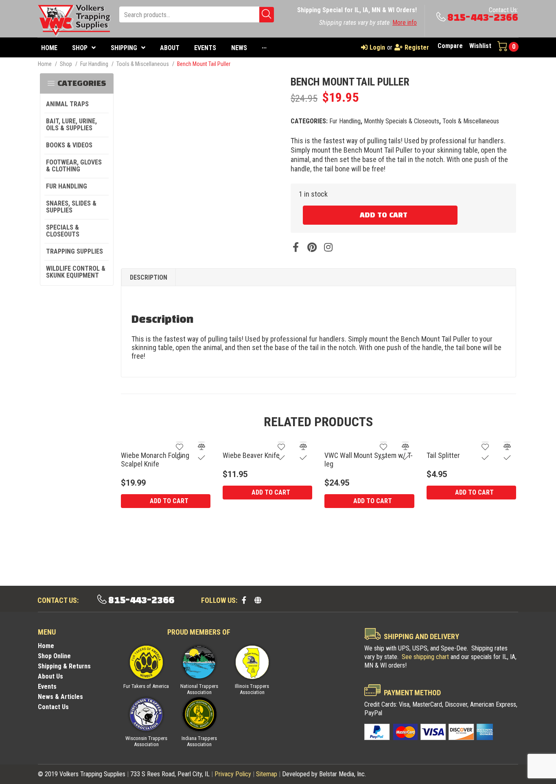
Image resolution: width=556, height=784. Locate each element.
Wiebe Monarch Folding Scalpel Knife (155, 459)
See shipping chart (425, 657)
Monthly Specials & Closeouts (401, 121)
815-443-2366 (482, 18)
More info (404, 22)
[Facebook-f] (243, 600)
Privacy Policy (233, 774)
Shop (66, 64)
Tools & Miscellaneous (142, 64)
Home (45, 64)
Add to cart (383, 215)
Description (148, 277)
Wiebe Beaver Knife (251, 455)
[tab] (148, 277)
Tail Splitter (443, 455)
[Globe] (257, 600)
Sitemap (266, 774)
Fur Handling (94, 64)
